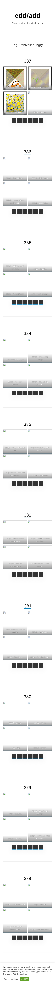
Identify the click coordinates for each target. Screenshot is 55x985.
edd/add (27, 15)
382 (27, 515)
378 (27, 878)
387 (27, 61)
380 (27, 696)
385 (27, 242)
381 (27, 605)
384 (27, 333)
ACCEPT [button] (24, 979)
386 (27, 151)
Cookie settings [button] (11, 979)
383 (27, 424)
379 (27, 787)
